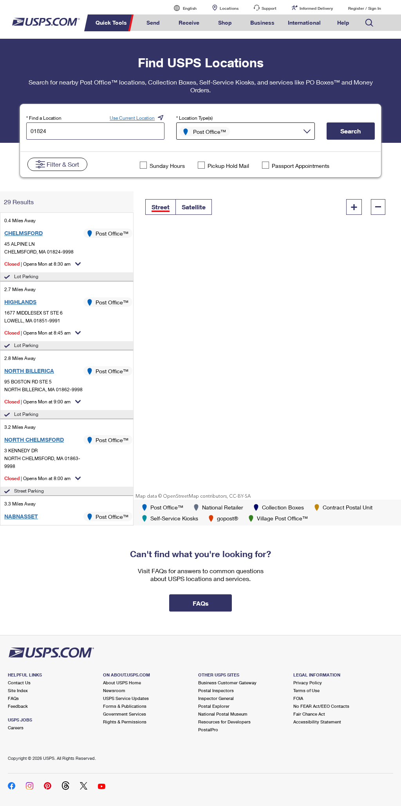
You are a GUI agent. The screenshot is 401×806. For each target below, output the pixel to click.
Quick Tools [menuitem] (111, 22)
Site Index (18, 690)
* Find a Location (43, 118)
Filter (63, 164)
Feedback (18, 706)
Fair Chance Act (309, 713)
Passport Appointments (300, 165)
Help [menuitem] (343, 22)
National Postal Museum (222, 713)
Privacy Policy (307, 682)
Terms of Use (306, 690)
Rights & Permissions (124, 721)
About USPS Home (122, 682)
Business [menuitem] (262, 22)
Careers (15, 727)
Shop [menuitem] (225, 22)
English (182, 8)
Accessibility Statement (317, 721)
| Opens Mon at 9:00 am (37, 402)
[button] (160, 207)
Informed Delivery (316, 8)
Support (269, 8)
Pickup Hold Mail (228, 165)
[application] (267, 345)
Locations (229, 8)
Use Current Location (132, 118)
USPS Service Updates (126, 698)
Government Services (124, 713)
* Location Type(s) (194, 118)
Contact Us (19, 682)
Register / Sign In (364, 8)
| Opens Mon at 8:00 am (37, 478)
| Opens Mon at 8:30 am (37, 264)
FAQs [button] (201, 603)
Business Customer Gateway (227, 682)
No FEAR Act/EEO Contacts (321, 706)
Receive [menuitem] (189, 22)
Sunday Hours (167, 165)
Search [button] (350, 131)
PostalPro (208, 729)
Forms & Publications (124, 706)
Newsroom (114, 690)
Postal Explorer (213, 706)
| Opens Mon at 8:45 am (37, 333)
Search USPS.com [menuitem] (369, 22)
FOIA (298, 698)
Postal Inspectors (216, 690)
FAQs (13, 698)
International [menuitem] (304, 22)
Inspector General (216, 698)
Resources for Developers (224, 721)
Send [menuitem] (153, 22)
